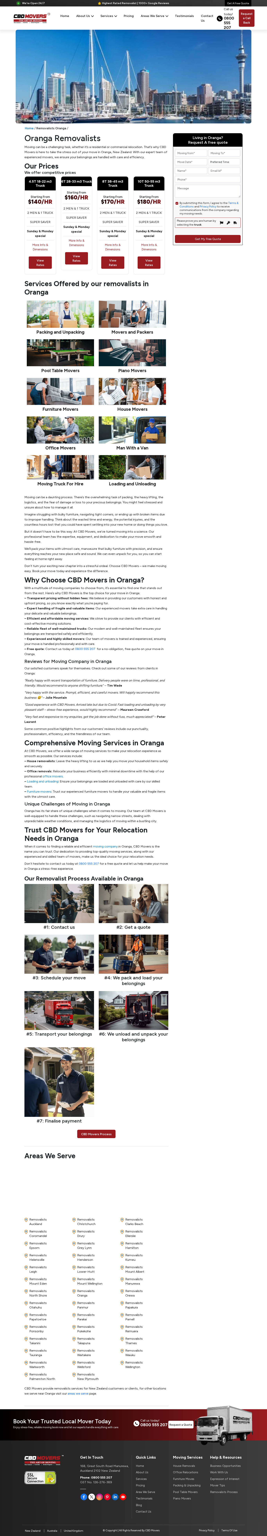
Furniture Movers (60, 409)
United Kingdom (73, 1530)
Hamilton (134, 1245)
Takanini (38, 1341)
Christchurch (86, 1221)
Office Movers (60, 447)
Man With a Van (132, 447)
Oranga (86, 1293)
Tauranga (38, 1352)
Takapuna (86, 1341)
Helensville (38, 1257)
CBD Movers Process (96, 1134)
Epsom (38, 1245)
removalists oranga (51, 128)
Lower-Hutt (86, 1269)
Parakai (86, 1317)
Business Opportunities (225, 1465)
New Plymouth (88, 1376)
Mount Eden (38, 1281)
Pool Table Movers (60, 370)
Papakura (134, 1305)
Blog (139, 1505)
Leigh (38, 1269)
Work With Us (219, 1472)
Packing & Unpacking (187, 1485)
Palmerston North (42, 1376)
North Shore (38, 1293)
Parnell (134, 1317)
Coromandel (38, 1233)
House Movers (132, 409)
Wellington (134, 1364)
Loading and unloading (42, 781)
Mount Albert (134, 1269)
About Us (83, 16)
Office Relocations (185, 1472)
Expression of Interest (224, 1479)
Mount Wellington (89, 1281)
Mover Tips (217, 1485)
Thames (134, 1341)
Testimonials (184, 16)
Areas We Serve (153, 16)
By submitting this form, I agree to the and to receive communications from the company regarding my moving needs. (209, 208)
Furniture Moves (183, 1479)
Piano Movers (132, 370)
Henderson (86, 1257)
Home (64, 16)
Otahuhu (38, 1305)
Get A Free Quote (238, 3)
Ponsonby (38, 1329)
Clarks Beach (134, 1221)
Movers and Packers (132, 332)
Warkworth (38, 1364)
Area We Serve (145, 1492)
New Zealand (32, 1530)
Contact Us (207, 18)
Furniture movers (39, 791)
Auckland (38, 1221)
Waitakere (86, 1352)
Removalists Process (224, 1492)
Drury (86, 1233)
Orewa (134, 1293)
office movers (53, 776)
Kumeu (134, 1257)
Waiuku (134, 1352)
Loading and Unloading (132, 483)
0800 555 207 (85, 649)
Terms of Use (229, 1530)
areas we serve (78, 1393)
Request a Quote (180, 1424)
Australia (52, 1530)
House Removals (184, 1465)
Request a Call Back (247, 18)
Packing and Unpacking (60, 332)
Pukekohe (86, 1329)
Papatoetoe (38, 1317)
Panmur (86, 1305)
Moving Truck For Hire (60, 483)
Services (107, 16)
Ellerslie (134, 1233)
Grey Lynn (86, 1245)
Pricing (129, 16)
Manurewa (134, 1281)
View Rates (40, 263)
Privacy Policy (208, 206)
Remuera (134, 1329)
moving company (105, 846)
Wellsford (86, 1364)
